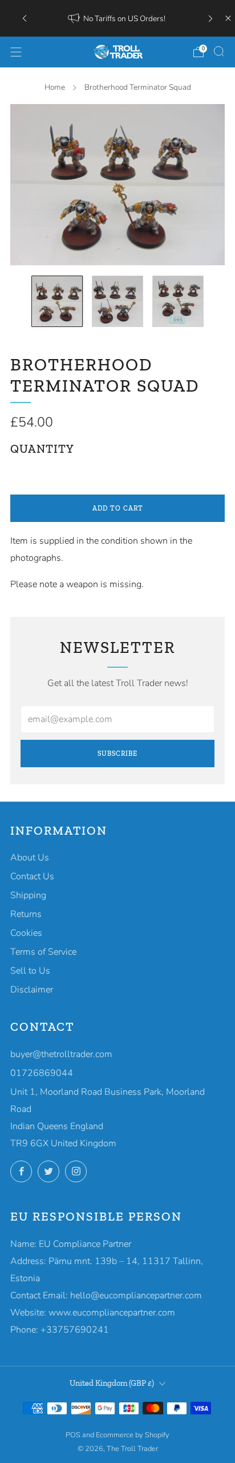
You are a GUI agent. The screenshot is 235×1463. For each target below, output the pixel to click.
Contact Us (32, 876)
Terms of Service (43, 952)
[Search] (219, 51)
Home (54, 87)
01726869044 (41, 1073)
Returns (26, 914)
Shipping (28, 895)
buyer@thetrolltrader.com (61, 1054)
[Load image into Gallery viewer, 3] (178, 301)
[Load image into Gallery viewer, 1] (57, 301)
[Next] (210, 18)
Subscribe (117, 754)
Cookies (26, 933)
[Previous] (24, 18)
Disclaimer (31, 989)
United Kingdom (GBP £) (112, 1383)
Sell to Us (30, 970)
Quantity (42, 449)
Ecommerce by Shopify (132, 1435)
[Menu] (16, 52)
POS (73, 1435)
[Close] (228, 18)
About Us (29, 857)
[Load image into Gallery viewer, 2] (117, 301)
